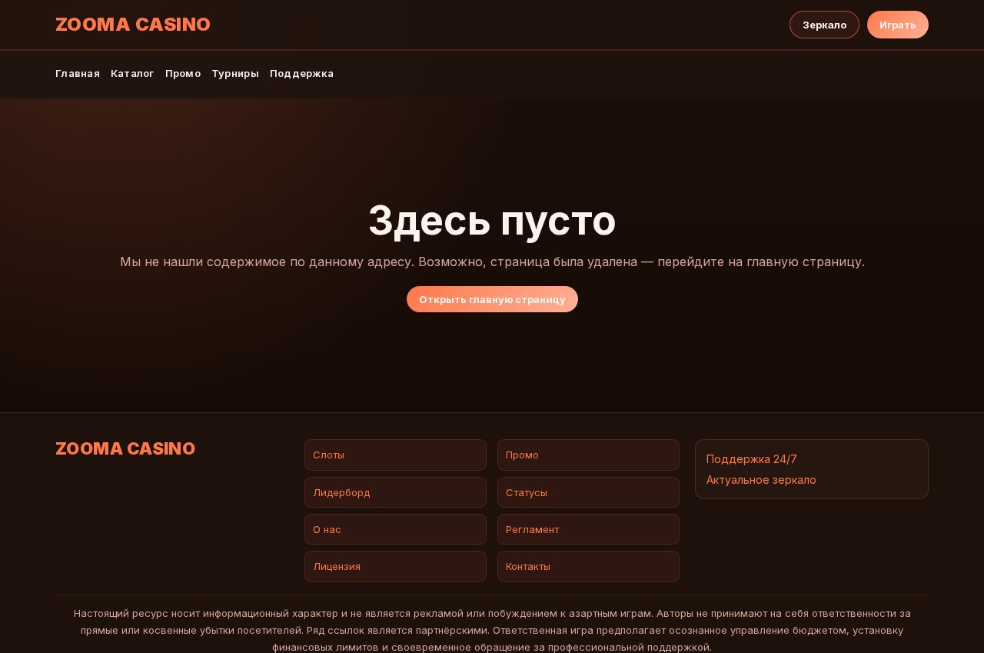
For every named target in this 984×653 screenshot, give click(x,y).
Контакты (528, 566)
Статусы (526, 492)
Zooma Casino (133, 25)
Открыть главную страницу (492, 299)
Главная (77, 73)
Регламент (532, 529)
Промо (183, 73)
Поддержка (302, 73)
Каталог (133, 73)
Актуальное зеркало (761, 479)
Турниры (235, 73)
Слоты (328, 454)
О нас (327, 529)
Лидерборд (341, 492)
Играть (897, 24)
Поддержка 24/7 (751, 458)
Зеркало (824, 24)
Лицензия (337, 566)
